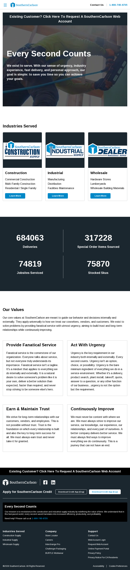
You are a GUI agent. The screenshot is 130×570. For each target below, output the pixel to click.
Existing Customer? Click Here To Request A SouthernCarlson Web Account (65, 471)
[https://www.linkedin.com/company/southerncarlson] (53, 482)
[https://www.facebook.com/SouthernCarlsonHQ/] (45, 482)
